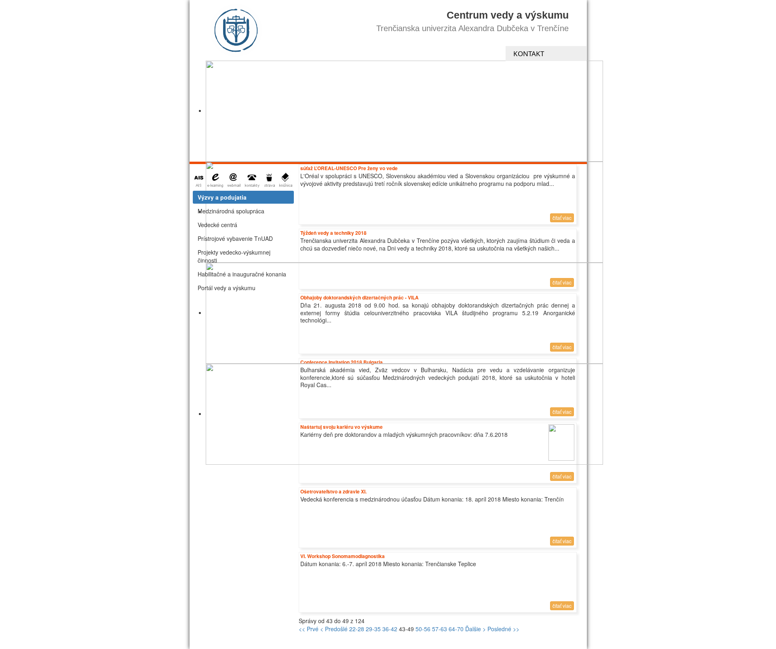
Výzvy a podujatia (222, 197)
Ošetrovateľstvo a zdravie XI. (333, 491)
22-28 (356, 629)
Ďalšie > (475, 629)
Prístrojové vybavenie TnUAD (235, 238)
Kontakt (528, 53)
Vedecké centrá (217, 225)
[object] (404, 111)
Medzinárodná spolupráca (231, 211)
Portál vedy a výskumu (226, 288)
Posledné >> (503, 629)
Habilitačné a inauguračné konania (242, 274)
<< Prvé (308, 629)
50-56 (422, 629)
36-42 (389, 629)
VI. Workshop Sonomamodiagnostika (342, 556)
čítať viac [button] (561, 476)
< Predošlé (334, 629)
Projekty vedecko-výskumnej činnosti (234, 256)
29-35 (373, 629)
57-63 (439, 629)
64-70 (456, 629)
